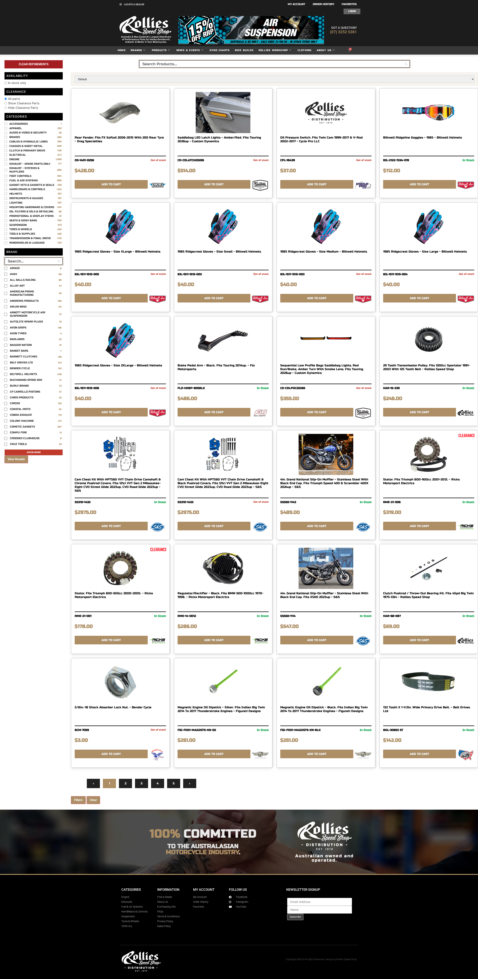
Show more (34, 452)
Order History (323, 4)
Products (159, 50)
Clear (93, 800)
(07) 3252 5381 (343, 32)
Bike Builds (244, 50)
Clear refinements (34, 64)
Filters (78, 800)
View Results (16, 459)
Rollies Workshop (273, 50)
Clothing (305, 50)
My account (296, 4)
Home (122, 50)
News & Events (188, 50)
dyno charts (220, 50)
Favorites (349, 4)
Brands (136, 50)
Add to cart (111, 184)
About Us (324, 50)
